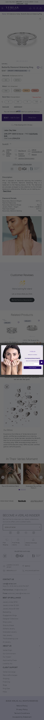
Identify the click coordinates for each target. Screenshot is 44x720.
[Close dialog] (41, 345)
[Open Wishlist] (41, 362)
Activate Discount (32, 367)
